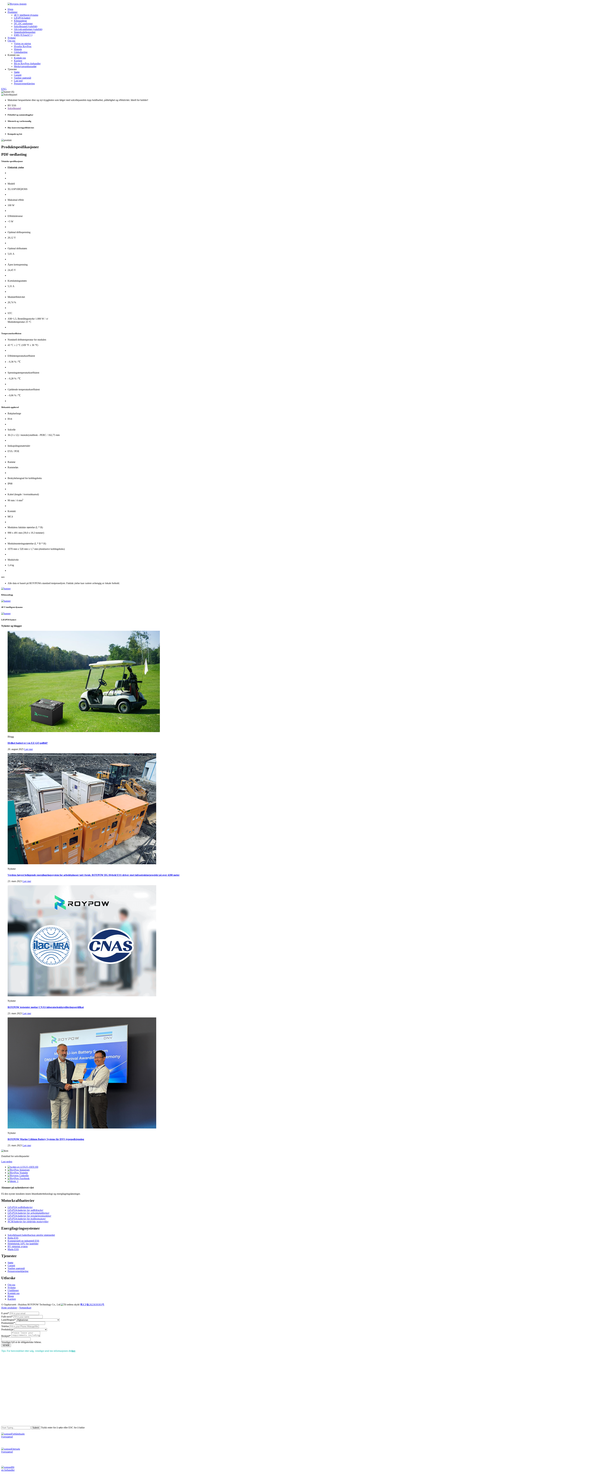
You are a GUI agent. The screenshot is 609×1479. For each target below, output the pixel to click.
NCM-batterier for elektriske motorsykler (28, 1221)
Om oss (11, 40)
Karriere (18, 60)
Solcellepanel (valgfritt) (25, 26)
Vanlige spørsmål (22, 77)
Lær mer (28, 749)
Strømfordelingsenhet (24, 32)
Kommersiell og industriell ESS (23, 1240)
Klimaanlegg (20, 20)
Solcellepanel (14, 108)
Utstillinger (13, 1290)
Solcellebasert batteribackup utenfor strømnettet (31, 1235)
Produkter (12, 12)
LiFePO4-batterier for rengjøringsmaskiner (29, 1215)
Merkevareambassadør (25, 66)
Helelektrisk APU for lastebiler (23, 1243)
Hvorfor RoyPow (23, 46)
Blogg (11, 1296)
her (73, 1351)
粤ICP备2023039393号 (92, 1304)
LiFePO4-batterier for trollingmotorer (27, 1218)
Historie (18, 49)
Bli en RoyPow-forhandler (27, 63)
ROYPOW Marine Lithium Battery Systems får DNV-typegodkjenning (46, 1139)
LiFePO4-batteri (22, 18)
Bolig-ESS (13, 1238)
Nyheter (12, 37)
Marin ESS (13, 1249)
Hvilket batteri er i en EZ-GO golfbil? (28, 743)
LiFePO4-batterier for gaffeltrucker (25, 1210)
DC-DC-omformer (23, 23)
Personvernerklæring (24, 83)
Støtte (17, 72)
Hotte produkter (9, 1307)
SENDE (6, 1345)
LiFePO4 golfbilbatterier (20, 1207)
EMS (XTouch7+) (23, 35)
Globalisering (20, 52)
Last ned (18, 80)
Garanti (17, 75)
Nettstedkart (25, 1307)
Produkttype (7, 1329)
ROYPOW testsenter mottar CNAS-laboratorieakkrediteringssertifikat (46, 1007)
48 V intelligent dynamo (26, 15)
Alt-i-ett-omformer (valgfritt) (28, 29)
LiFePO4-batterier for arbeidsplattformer (28, 1213)
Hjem (10, 9)
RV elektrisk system (18, 1246)
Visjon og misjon (22, 43)
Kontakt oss (20, 57)
